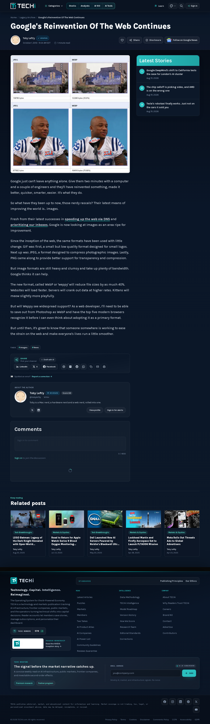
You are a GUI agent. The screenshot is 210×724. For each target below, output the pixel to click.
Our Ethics (191, 581)
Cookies (133, 719)
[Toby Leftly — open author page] (15, 40)
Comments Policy (161, 719)
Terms (123, 719)
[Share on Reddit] (77, 367)
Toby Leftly (29, 38)
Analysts (85, 6)
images (23, 347)
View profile (94, 410)
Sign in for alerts (115, 410)
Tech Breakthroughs (23, 532)
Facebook (51, 367)
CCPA (174, 719)
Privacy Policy (111, 719)
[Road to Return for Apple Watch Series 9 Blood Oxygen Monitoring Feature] (66, 519)
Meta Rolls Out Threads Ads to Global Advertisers (181, 541)
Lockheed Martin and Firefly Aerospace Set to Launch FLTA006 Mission (143, 541)
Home (13, 17)
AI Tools (109, 6)
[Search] (181, 6)
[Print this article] (104, 367)
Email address (116, 666)
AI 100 (97, 6)
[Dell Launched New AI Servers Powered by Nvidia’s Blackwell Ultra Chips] (105, 519)
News (35, 347)
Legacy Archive (27, 17)
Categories (54, 6)
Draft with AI (49, 360)
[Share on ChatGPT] (64, 367)
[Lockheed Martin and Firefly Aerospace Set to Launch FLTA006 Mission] (143, 519)
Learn (161, 6)
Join (191, 673)
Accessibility (185, 719)
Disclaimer (145, 719)
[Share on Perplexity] (70, 367)
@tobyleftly (35, 397)
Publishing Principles (171, 581)
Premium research (24, 683)
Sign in (194, 6)
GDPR (197, 719)
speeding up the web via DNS (87, 219)
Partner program (45, 683)
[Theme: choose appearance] (173, 6)
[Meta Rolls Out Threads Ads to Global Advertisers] (182, 519)
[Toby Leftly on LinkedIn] (38, 410)
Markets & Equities (61, 532)
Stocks (72, 6)
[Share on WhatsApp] (83, 367)
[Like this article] (122, 40)
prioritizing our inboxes (29, 225)
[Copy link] (91, 367)
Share (136, 40)
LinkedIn (23, 367)
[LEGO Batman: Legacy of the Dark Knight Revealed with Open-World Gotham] (28, 519)
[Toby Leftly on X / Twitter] (32, 410)
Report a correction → (42, 376)
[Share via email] (98, 367)
